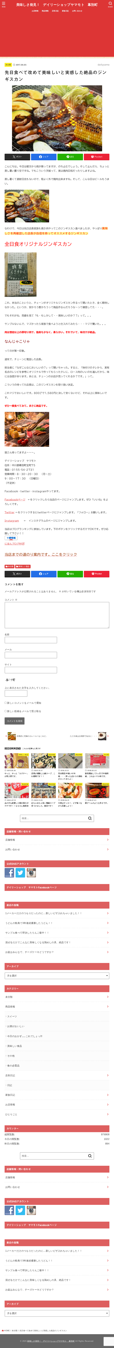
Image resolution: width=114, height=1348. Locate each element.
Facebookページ (15, 499)
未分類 (8, 65)
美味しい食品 (23, 566)
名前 (7, 634)
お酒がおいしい (15, 1026)
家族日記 (65, 11)
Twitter (10, 512)
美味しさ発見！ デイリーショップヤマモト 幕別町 (57, 5)
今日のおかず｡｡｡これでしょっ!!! (24, 1036)
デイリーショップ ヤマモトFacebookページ (32, 887)
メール (8, 649)
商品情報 (45, 11)
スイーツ (12, 1016)
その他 (11, 1055)
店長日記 (55, 11)
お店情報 (35, 11)
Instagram (12, 520)
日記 (9, 1085)
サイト (8, 664)
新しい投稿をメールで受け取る (24, 711)
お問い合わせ (77, 11)
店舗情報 (10, 839)
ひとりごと (11, 1114)
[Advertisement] (57, 36)
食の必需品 (13, 1065)
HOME (7, 1330)
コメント (11, 599)
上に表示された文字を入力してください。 (28, 687)
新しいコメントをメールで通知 (24, 703)
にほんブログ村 (13, 543)
